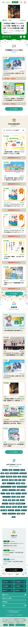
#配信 (23, 513)
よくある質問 (17, 586)
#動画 (14, 517)
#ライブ (3, 493)
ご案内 (3, 605)
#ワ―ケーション (11, 483)
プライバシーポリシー (20, 625)
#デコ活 (2, 476)
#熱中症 (24, 476)
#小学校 (22, 470)
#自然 (23, 483)
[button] (21, 37)
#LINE (8, 493)
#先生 (18, 513)
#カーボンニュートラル (6, 486)
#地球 (14, 500)
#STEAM (24, 493)
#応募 (7, 473)
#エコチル (5, 490)
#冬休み (20, 506)
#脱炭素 (18, 483)
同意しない (11, 625)
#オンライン (16, 470)
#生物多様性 (9, 476)
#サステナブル (23, 473)
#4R (20, 480)
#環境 (18, 496)
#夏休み (14, 506)
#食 (9, 500)
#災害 (4, 483)
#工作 (25, 506)
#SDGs (13, 496)
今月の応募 (4, 602)
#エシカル (5, 470)
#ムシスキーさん (11, 513)
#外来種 (11, 480)
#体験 (2, 473)
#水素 (19, 476)
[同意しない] (26, 622)
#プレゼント (10, 510)
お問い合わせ (17, 590)
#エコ (23, 496)
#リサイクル (5, 503)
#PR (18, 490)
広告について (5, 590)
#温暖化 (5, 500)
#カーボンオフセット (21, 486)
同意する (5, 625)
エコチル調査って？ (18, 581)
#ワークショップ (6, 496)
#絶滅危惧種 (5, 480)
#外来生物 (9, 506)
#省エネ (22, 500)
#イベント (24, 510)
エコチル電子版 (5, 586)
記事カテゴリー (5, 594)
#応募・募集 (3, 510)
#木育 (15, 476)
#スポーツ (18, 493)
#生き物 (2, 506)
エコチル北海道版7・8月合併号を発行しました (13, 554)
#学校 (14, 486)
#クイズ (22, 490)
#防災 (13, 493)
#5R (24, 480)
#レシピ (4, 513)
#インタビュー (12, 490)
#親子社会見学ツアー (20, 503)
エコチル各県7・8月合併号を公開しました (13, 563)
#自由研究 (12, 503)
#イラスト (18, 510)
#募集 (10, 470)
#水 (17, 500)
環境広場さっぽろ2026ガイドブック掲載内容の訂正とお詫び (13, 545)
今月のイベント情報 (6, 598)
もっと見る (14, 109)
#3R (16, 480)
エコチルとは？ (5, 581)
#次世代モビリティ (14, 473)
